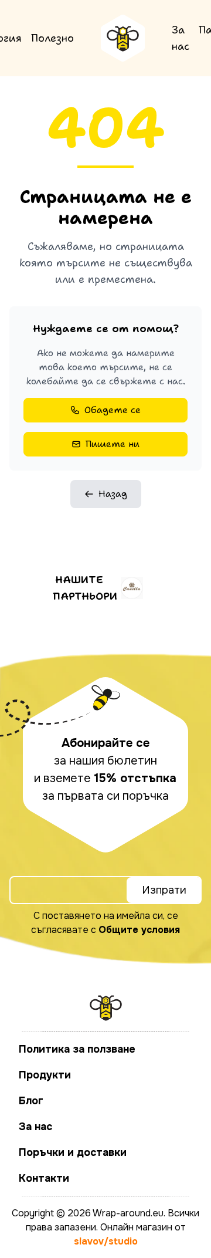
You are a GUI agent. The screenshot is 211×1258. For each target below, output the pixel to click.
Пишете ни (112, 444)
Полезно (52, 38)
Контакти (44, 1178)
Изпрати (164, 890)
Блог (31, 1100)
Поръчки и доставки (73, 1152)
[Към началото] (122, 38)
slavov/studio (106, 1241)
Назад (112, 494)
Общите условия (139, 930)
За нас (180, 38)
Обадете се (112, 410)
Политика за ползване (77, 1049)
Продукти (45, 1074)
